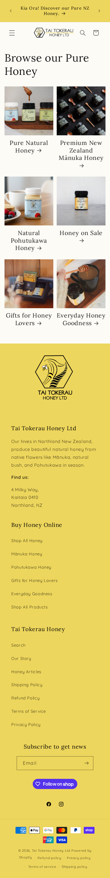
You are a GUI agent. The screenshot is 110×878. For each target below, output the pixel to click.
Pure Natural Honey (29, 146)
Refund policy (49, 858)
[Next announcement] (99, 11)
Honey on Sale (81, 233)
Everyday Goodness (31, 593)
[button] (11, 32)
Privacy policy (79, 858)
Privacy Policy (26, 724)
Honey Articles (26, 671)
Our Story (21, 658)
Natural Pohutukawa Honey (29, 240)
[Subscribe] (86, 763)
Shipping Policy (26, 684)
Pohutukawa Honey (31, 567)
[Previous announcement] (11, 11)
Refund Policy (25, 698)
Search (18, 645)
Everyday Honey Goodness (81, 319)
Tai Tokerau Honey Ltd (51, 850)
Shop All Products (29, 607)
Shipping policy (74, 866)
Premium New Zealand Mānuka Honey (81, 150)
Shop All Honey (27, 540)
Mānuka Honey (26, 554)
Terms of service (42, 866)
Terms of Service (28, 711)
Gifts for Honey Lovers (29, 319)
